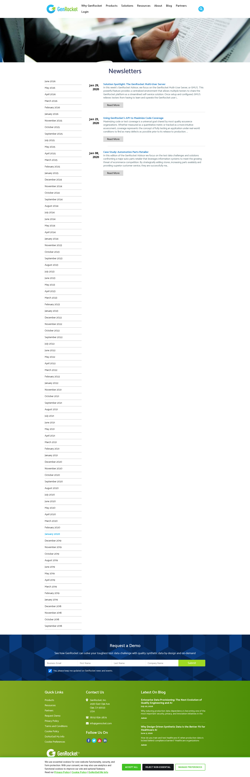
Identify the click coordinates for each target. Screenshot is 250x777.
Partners (181, 5)
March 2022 (51, 370)
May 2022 (50, 357)
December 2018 (53, 606)
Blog (169, 5)
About (158, 5)
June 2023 (50, 278)
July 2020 (50, 495)
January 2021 (51, 455)
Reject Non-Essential (158, 767)
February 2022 (52, 376)
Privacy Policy (62, 772)
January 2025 (51, 173)
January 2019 (51, 600)
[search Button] (201, 9)
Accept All (131, 767)
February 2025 (52, 167)
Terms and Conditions (56, 726)
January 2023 (51, 311)
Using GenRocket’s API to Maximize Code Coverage (133, 118)
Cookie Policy (79, 772)
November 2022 (53, 324)
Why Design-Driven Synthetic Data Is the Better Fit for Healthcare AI (173, 728)
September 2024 (53, 199)
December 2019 (53, 541)
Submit (192, 663)
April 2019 (50, 580)
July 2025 (50, 140)
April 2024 (50, 232)
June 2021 (50, 422)
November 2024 (53, 186)
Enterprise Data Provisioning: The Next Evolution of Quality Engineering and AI (171, 701)
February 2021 (52, 449)
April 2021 (50, 436)
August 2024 (51, 206)
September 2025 (54, 134)
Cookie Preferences (55, 742)
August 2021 (51, 409)
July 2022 (50, 344)
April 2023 (50, 291)
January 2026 (51, 114)
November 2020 (53, 468)
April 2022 (50, 363)
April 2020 (50, 514)
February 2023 (52, 304)
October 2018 (52, 619)
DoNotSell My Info (98, 772)
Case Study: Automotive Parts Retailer (126, 152)
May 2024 (50, 226)
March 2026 (51, 101)
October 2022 (52, 330)
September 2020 (54, 481)
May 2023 (50, 285)
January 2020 (52, 534)
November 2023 (53, 245)
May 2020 (50, 508)
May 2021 (50, 429)
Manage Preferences (190, 767)
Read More (113, 105)
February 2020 (52, 527)
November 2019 (53, 547)
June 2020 (50, 501)
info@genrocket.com (101, 723)
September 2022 (53, 337)
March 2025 (51, 160)
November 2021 (53, 390)
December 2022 (53, 317)
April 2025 (50, 153)
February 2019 (52, 593)
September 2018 (53, 626)
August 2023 (51, 265)
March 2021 (51, 442)
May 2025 (50, 147)
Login (85, 12)
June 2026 (50, 81)
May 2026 (50, 88)
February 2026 (52, 107)
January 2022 (51, 383)
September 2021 (53, 403)
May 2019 (50, 573)
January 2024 (51, 239)
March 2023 (51, 298)
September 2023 (53, 258)
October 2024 (52, 193)
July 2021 (49, 416)
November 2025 (53, 121)
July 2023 (49, 272)
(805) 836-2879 (98, 717)
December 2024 (53, 180)
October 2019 (52, 554)
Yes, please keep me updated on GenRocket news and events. (83, 671)
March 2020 (51, 521)
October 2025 (52, 127)
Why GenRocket (91, 5)
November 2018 (53, 613)
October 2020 (52, 475)
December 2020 (53, 462)
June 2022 (50, 350)
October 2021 (52, 396)
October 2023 (52, 252)
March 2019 (51, 587)
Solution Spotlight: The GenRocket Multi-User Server (134, 84)
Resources (143, 5)
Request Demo (52, 716)
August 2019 (51, 560)
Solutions (127, 5)
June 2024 (50, 219)
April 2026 (50, 94)
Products (111, 5)
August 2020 (52, 488)
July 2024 (50, 212)
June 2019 (50, 567)
